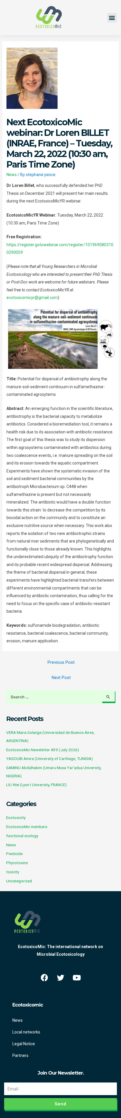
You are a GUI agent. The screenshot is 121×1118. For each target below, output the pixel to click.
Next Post (61, 677)
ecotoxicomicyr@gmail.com (32, 297)
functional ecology (22, 835)
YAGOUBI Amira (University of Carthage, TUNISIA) (49, 758)
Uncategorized (19, 881)
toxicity (12, 871)
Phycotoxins (17, 862)
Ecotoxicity (16, 817)
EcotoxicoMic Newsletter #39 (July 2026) (42, 749)
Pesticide (14, 853)
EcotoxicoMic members (26, 826)
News (11, 174)
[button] (112, 18)
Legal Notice (23, 1043)
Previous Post (61, 662)
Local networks (26, 1032)
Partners (20, 1055)
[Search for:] (60, 697)
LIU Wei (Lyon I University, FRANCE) (36, 784)
